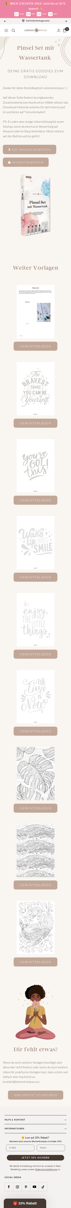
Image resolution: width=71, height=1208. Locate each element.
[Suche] (13, 30)
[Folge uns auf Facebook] (9, 1187)
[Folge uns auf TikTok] (43, 1187)
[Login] (58, 30)
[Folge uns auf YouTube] (34, 1187)
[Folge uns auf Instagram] (17, 1187)
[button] (25, 1203)
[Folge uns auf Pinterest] (26, 1187)
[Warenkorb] (64, 30)
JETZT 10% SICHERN (35, 1157)
